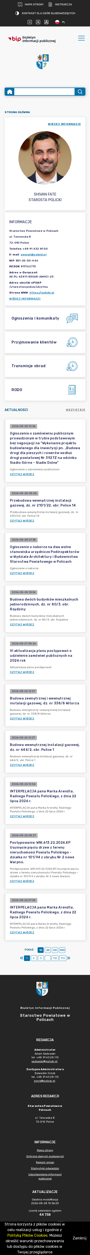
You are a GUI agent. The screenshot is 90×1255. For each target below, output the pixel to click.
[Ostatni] (68, 958)
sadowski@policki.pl (45, 1061)
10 (40, 950)
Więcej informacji (25, 298)
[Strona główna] (9, 92)
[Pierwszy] (22, 958)
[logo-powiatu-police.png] (45, 64)
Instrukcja (63, 4)
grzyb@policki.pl (44, 1080)
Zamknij (80, 1238)
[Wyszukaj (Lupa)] (80, 91)
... (48, 958)
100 (62, 950)
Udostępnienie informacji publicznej (45, 1176)
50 (55, 950)
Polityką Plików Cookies (27, 1235)
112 (55, 958)
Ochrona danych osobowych (45, 1156)
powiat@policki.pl (33, 254)
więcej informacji (64, 124)
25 (48, 950)
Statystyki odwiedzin (45, 1168)
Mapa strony (34, 4)
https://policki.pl (42, 292)
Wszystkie (76, 409)
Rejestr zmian (45, 1162)
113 (63, 958)
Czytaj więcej (22, 474)
